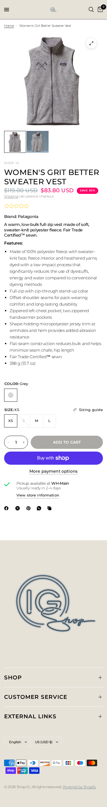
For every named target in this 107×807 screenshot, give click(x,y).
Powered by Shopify (79, 787)
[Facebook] (7, 508)
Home (9, 26)
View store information (37, 495)
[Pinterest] (29, 508)
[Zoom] (91, 43)
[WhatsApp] (40, 508)
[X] (18, 508)
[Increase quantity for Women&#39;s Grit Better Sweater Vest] (23, 442)
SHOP (13, 677)
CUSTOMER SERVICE (35, 697)
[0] (99, 9)
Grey (10, 395)
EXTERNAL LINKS (30, 716)
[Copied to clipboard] (50, 508)
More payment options (53, 471)
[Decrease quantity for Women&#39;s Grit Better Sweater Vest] (8, 442)
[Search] (91, 9)
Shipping (11, 196)
